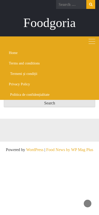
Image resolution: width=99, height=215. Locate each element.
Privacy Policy (19, 84)
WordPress (34, 149)
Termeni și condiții (23, 74)
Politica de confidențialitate (30, 95)
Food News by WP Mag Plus (69, 149)
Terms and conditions (24, 63)
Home (13, 53)
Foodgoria (49, 23)
